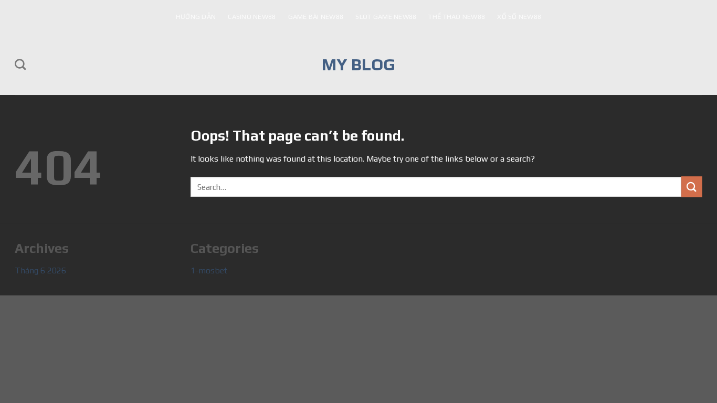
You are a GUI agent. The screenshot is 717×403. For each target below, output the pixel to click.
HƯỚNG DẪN (196, 16)
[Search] (20, 64)
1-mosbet (209, 270)
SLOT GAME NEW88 (385, 16)
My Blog (358, 64)
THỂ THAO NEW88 (456, 16)
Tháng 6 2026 (40, 270)
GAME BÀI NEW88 (316, 16)
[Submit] (691, 186)
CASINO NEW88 (252, 16)
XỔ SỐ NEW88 (519, 16)
